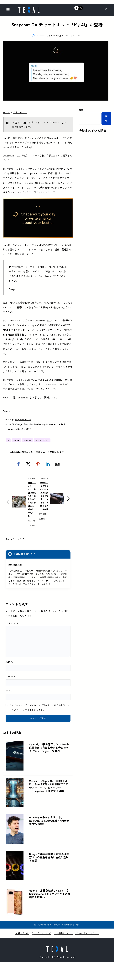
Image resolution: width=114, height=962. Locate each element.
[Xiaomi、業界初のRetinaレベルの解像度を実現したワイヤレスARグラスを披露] (57, 495)
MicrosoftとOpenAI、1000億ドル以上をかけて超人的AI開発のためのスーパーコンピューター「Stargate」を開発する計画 (49, 786)
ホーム (6, 112)
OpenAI (16, 440)
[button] (18, 464)
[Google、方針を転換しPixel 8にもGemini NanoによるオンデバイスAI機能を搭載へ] (14, 889)
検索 (81, 110)
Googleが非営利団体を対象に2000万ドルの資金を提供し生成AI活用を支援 (49, 857)
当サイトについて (41, 933)
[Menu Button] (9, 10)
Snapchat (27, 440)
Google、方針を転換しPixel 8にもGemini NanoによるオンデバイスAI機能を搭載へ (49, 894)
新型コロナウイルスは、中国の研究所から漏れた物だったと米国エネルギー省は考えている (32, 499)
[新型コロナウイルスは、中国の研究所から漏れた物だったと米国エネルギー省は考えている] (19, 498)
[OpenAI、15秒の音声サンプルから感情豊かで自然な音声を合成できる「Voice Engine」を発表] (14, 743)
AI (8, 440)
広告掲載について (63, 933)
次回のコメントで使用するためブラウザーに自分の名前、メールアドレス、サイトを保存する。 (39, 707)
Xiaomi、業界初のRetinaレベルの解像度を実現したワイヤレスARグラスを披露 (44, 496)
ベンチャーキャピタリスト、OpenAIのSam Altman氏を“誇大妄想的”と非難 (49, 820)
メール (11, 676)
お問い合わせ (22, 933)
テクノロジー (76, 35)
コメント (12, 623)
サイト (9, 691)
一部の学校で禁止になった (31, 362)
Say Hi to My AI (23, 419)
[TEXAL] (29, 8)
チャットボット (42, 440)
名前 (9, 662)
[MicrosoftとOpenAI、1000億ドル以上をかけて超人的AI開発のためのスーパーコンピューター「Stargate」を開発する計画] (14, 780)
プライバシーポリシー (87, 933)
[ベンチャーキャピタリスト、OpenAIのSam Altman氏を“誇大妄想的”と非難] (14, 816)
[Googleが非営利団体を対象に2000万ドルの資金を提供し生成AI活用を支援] (14, 853)
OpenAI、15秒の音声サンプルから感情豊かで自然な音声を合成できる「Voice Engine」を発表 (49, 747)
